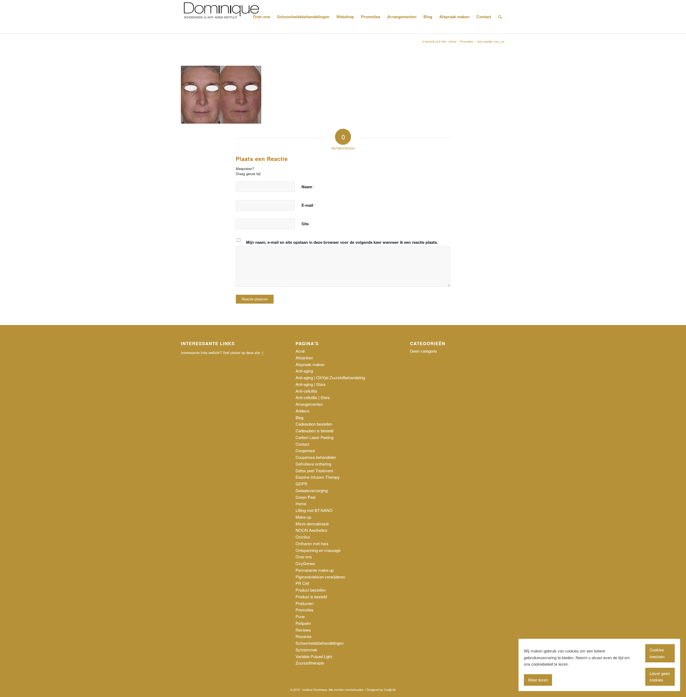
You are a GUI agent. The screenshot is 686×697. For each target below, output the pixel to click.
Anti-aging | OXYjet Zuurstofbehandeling (330, 377)
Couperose (305, 450)
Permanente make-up (315, 570)
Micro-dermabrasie (312, 523)
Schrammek (306, 649)
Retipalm (303, 623)
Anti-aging (304, 371)
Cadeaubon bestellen (314, 424)
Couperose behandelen (316, 457)
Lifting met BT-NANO (314, 510)
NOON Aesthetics (311, 530)
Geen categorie (423, 351)
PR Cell (302, 583)
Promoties (305, 610)
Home (301, 503)
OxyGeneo (305, 563)
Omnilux (303, 537)
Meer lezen (538, 680)
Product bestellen (311, 590)
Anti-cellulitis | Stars (313, 397)
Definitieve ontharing (313, 464)
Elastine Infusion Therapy (318, 477)
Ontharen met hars (312, 543)
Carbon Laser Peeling (314, 437)
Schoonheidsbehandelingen (320, 643)
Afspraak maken (310, 364)
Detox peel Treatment (314, 470)
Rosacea (303, 636)
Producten (305, 603)
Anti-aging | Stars (311, 384)
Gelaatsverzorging (312, 490)
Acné (300, 351)
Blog (299, 417)
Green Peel (305, 497)
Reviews (303, 630)
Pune (300, 616)
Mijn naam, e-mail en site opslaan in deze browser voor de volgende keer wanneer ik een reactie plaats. (342, 242)
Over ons (304, 556)
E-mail (308, 205)
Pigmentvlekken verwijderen (320, 577)
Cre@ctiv (390, 689)
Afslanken (304, 357)
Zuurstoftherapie (310, 663)
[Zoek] (500, 17)
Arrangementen (309, 404)
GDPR (301, 483)
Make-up (303, 517)
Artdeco (302, 411)
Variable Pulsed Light (314, 656)
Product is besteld (311, 596)
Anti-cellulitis (306, 391)
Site (305, 224)
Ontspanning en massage (318, 550)
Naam (308, 187)
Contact (302, 444)
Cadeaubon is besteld (314, 430)
